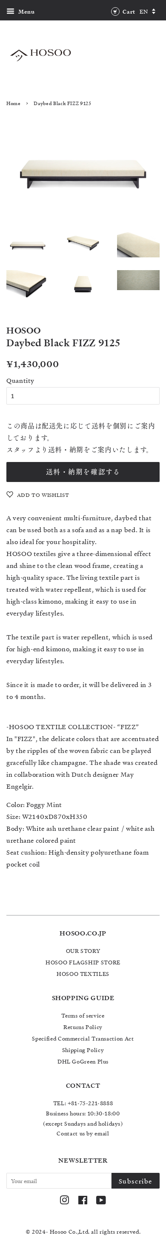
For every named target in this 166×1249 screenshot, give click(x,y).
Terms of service (82, 1015)
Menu (25, 11)
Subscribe (135, 1181)
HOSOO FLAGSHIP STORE (83, 962)
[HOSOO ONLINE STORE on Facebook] (83, 1202)
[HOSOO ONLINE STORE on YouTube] (101, 1202)
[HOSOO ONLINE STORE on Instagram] (64, 1202)
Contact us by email (83, 1133)
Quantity (20, 380)
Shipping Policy (83, 1050)
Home (13, 103)
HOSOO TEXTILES (83, 974)
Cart (128, 11)
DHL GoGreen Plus (83, 1061)
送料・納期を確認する (83, 471)
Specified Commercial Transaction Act (83, 1038)
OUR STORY (83, 951)
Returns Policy (83, 1027)
